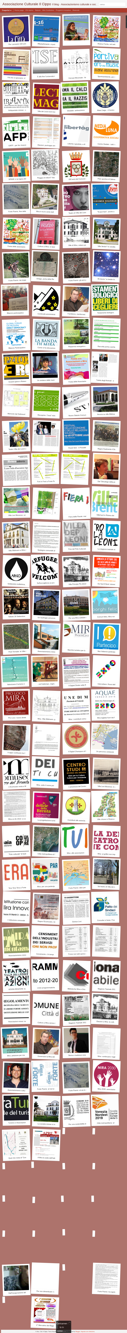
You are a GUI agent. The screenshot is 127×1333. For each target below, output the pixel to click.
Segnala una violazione (88, 1331)
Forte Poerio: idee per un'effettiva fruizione (85, 887)
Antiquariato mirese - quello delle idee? (23, 110)
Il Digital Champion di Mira (78, 751)
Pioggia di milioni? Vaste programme (51, 177)
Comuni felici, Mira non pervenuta (110, 616)
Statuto (38, 10)
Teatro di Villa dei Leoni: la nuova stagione (85, 212)
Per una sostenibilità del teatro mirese (83, 1123)
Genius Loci (76, 921)
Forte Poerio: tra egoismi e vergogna (112, 1291)
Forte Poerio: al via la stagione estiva (51, 1089)
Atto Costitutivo (48, 10)
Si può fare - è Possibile (77, 448)
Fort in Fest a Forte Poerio (47, 481)
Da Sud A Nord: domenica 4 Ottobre (112, 584)
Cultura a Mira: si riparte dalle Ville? (51, 246)
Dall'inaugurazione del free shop (21, 1292)
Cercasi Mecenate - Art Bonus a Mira (82, 77)
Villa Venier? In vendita (106, 246)
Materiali (76, 10)
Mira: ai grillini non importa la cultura (112, 854)
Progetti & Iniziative (63, 10)
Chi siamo (29, 10)
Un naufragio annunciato (47, 618)
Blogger (78, 1331)
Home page (19, 10)
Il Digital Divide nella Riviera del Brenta (83, 685)
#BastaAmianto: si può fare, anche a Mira (54, 44)
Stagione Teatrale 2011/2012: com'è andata (85, 1022)
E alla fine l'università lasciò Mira (50, 76)
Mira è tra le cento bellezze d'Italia (49, 211)
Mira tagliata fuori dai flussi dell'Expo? (112, 717)
